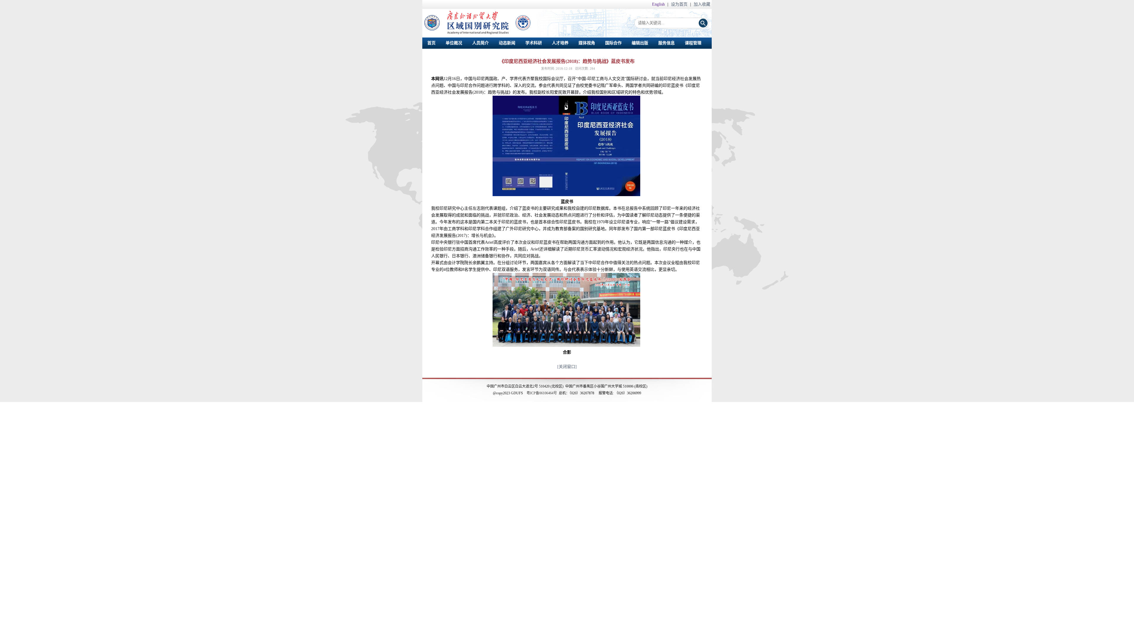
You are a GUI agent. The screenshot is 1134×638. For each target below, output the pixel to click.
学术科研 (533, 43)
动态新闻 (507, 43)
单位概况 (454, 43)
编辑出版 (640, 43)
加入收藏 (702, 4)
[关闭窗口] (567, 366)
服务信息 (666, 43)
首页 (431, 43)
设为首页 (680, 4)
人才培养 (560, 43)
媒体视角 (587, 43)
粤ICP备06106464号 (542, 393)
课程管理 (693, 43)
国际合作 (613, 43)
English (659, 4)
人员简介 (480, 43)
